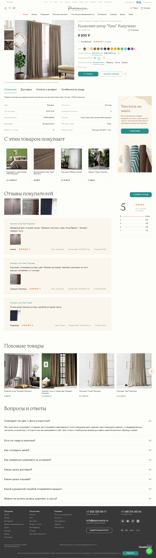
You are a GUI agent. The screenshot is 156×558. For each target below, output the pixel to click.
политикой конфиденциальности (109, 553)
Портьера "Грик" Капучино (127, 391)
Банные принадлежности (14, 524)
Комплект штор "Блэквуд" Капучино (18, 391)
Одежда (113, 14)
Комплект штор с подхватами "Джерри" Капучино (57, 392)
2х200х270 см (109, 53)
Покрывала (44, 14)
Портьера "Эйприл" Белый (71, 172)
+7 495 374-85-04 (131, 512)
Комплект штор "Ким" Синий (21, 303)
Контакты (67, 2)
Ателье (101, 2)
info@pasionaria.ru (97, 520)
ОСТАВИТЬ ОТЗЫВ (140, 194)
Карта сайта (59, 527)
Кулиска (125, 62)
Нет (99, 58)
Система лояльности (37, 534)
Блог (61, 2)
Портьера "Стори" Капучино (90, 391)
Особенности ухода (72, 89)
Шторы (34, 14)
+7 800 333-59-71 (129, 2)
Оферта (57, 524)
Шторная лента (98, 62)
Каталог (88, 21)
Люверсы (109, 62)
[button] (4, 163)
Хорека (56, 2)
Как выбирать (34, 527)
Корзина (147, 8)
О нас (46, 2)
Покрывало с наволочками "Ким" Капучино (16, 173)
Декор (122, 14)
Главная (80, 21)
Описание (10, 89)
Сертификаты (60, 521)
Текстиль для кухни (60, 14)
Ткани (131, 14)
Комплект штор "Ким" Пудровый (22, 224)
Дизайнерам (108, 2)
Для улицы (8, 537)
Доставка (74, 2)
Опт (51, 2)
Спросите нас (147, 2)
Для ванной (102, 14)
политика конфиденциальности (85, 545)
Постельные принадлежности (82, 14)
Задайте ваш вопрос (99, 530)
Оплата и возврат (46, 89)
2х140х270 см (97, 53)
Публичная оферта (66, 545)
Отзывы (93, 2)
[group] (84, 49)
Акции (25, 14)
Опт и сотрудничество (63, 514)
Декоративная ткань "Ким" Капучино (44, 173)
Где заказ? (10, 2)
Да (95, 58)
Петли (117, 62)
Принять (130, 553)
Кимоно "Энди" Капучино (98, 172)
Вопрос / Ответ (83, 2)
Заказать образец (111, 74)
